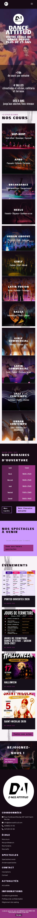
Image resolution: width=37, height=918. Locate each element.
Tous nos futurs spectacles (13, 548)
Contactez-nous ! (27, 760)
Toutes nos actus (23, 734)
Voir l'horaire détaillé (25, 510)
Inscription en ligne (10, 760)
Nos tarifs (7, 510)
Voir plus (18, 915)
